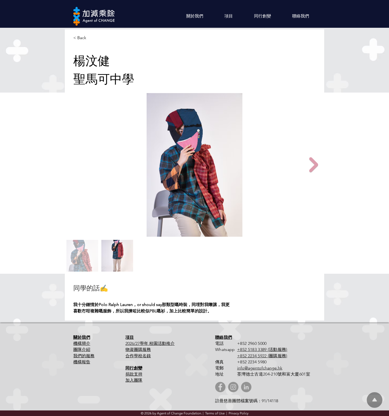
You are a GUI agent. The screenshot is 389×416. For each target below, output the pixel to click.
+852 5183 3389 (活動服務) (262, 349)
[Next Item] (313, 164)
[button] (195, 16)
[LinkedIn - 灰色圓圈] (246, 387)
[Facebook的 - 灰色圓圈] (220, 387)
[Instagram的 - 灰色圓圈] (233, 387)
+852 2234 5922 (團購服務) (262, 355)
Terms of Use (215, 413)
